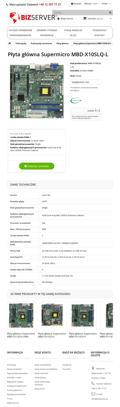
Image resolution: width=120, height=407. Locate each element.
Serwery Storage (47, 30)
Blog (73, 35)
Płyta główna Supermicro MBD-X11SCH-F (83, 335)
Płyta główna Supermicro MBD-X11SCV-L (52, 335)
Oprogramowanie (20, 35)
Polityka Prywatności (16, 386)
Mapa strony (13, 402)
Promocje (11, 364)
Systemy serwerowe (20, 30)
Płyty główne (62, 43)
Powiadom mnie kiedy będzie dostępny (84, 89)
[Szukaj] (110, 12)
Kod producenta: (78, 63)
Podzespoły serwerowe (41, 43)
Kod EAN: (75, 70)
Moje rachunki (41, 373)
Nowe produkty (14, 369)
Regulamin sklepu (15, 381)
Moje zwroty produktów (46, 369)
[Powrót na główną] (9, 43)
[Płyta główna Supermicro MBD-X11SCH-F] (83, 315)
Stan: (73, 75)
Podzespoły (100, 30)
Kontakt (77, 3)
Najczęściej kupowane (17, 373)
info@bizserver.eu (99, 398)
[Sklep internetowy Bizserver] (33, 25)
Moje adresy (40, 377)
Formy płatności (14, 390)
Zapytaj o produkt (38, 166)
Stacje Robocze (73, 30)
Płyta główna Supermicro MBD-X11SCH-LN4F (21, 335)
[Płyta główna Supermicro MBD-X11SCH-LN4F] (21, 315)
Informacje (46, 35)
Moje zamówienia (43, 364)
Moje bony (40, 388)
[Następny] (109, 317)
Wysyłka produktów (16, 394)
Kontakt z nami (14, 377)
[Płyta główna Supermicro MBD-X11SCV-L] (52, 315)
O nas (9, 398)
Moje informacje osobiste (42, 383)
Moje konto (66, 18)
